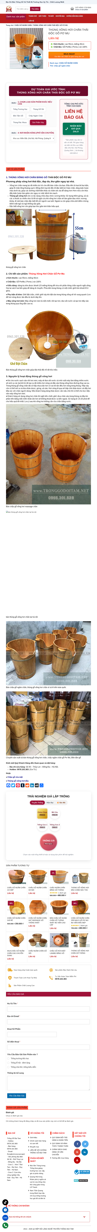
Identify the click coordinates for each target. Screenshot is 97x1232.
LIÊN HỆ (31, 21)
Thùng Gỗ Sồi (38, 109)
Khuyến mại (60, 16)
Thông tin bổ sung (15, 1073)
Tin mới (51, 16)
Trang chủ (33, 16)
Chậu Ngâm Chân (36, 116)
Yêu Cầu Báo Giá (16, 1096)
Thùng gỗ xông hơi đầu (18, 781)
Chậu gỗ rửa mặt (15, 777)
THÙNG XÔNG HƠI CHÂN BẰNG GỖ (28, 177)
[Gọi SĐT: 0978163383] (5, 1225)
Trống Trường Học (20, 109)
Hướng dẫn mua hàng (74, 16)
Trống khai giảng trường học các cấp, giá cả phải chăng (37, 1170)
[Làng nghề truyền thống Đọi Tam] (9, 9)
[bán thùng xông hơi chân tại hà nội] (26, 48)
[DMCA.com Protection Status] (81, 1180)
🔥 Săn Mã (61, 803)
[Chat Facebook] (5, 1210)
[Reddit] (84, 1160)
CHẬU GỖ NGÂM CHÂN (23, 25)
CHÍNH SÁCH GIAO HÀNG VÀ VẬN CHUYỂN (59, 1152)
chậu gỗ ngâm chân (62, 66)
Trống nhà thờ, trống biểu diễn (23, 1067)
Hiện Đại (50, 803)
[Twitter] (85, 1144)
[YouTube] (77, 1160)
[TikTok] (5, 1202)
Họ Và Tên (12, 1004)
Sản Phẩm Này (38, 122)
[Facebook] (77, 1144)
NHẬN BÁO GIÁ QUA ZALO (76, 129)
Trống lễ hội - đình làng (20, 1063)
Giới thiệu (42, 16)
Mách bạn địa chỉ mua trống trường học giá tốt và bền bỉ (38, 1195)
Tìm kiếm (35, 9)
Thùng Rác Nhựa (19, 122)
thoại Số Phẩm (13, 1029)
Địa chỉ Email (13, 1016)
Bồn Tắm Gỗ (18, 116)
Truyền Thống (37, 803)
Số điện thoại (13, 1042)
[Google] (77, 1152)
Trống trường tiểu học (20, 1058)
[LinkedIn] (84, 1152)
